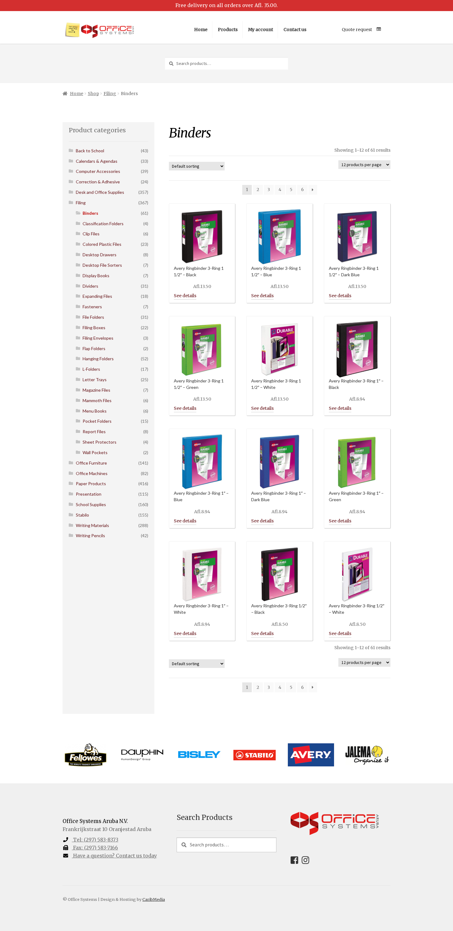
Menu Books (95, 411)
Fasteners (92, 306)
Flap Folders (94, 348)
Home (200, 29)
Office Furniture (91, 463)
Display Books (96, 275)
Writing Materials (92, 525)
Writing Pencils (90, 535)
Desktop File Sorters (102, 265)
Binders (90, 213)
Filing (110, 93)
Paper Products (91, 483)
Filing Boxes (94, 327)
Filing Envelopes (98, 338)
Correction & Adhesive (98, 181)
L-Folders (91, 369)
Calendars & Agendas (96, 161)
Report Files (94, 431)
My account (260, 29)
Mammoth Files (97, 400)
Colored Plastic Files (102, 244)
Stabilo (82, 514)
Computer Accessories (98, 171)
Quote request (357, 29)
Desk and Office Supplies (100, 192)
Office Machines (92, 473)
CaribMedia (153, 899)
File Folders (93, 317)
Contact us (295, 29)
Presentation (88, 494)
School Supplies (91, 504)
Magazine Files (96, 390)
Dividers (90, 286)
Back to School (90, 150)
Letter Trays (95, 379)
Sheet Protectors (99, 442)
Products (228, 29)
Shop (93, 93)
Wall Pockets (95, 452)
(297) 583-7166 (95, 848)
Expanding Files (97, 296)
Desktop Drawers (99, 254)
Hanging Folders (98, 358)
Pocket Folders (97, 421)
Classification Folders (103, 223)
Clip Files (91, 233)
